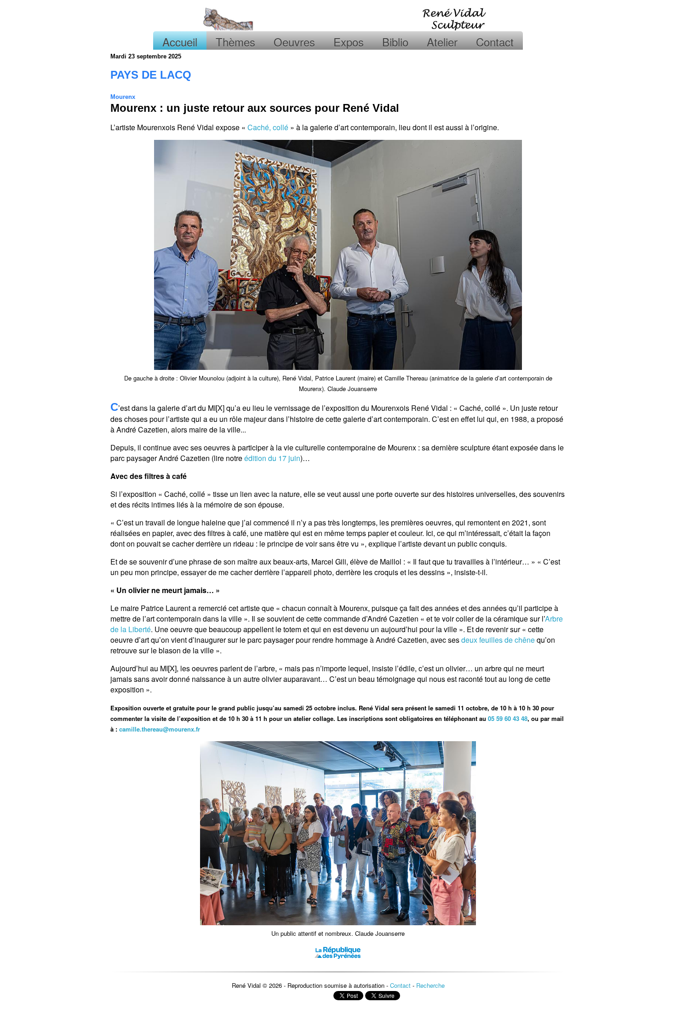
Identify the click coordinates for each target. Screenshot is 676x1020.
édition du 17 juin (272, 458)
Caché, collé (267, 127)
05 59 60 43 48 (507, 718)
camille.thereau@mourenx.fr (159, 729)
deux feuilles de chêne (498, 639)
